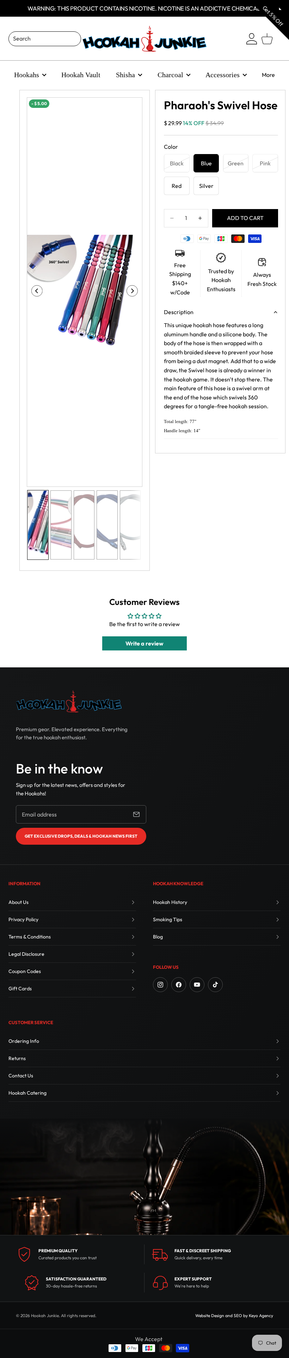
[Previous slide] (35, 292)
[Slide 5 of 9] (130, 525)
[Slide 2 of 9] (61, 525)
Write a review (144, 643)
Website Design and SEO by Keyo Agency (234, 1315)
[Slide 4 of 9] (107, 525)
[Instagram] (160, 984)
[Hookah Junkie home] (69, 701)
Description (178, 312)
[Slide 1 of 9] (38, 525)
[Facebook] (178, 984)
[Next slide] (134, 292)
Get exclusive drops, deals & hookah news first (81, 836)
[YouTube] (197, 984)
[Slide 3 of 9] (84, 525)
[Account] (251, 39)
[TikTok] (215, 984)
